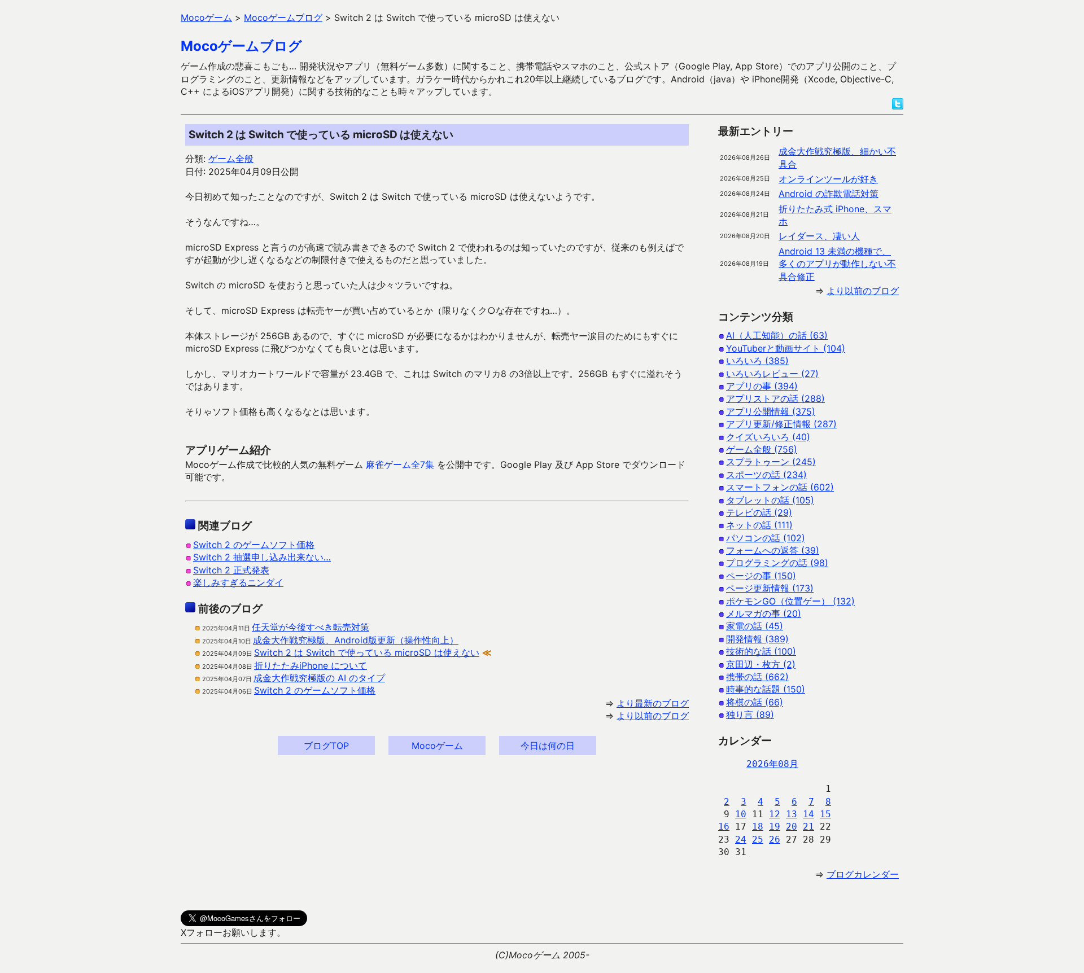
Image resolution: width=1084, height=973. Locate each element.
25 (757, 839)
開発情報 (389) (757, 639)
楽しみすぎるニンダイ (238, 582)
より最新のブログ (653, 703)
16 (723, 826)
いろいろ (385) (757, 360)
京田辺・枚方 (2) (760, 664)
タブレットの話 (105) (770, 500)
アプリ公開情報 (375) (770, 411)
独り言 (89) (750, 714)
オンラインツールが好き (828, 179)
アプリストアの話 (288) (775, 398)
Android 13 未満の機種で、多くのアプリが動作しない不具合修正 (837, 264)
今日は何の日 (548, 745)
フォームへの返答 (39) (772, 550)
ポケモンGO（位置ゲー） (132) (790, 601)
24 (740, 839)
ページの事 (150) (761, 575)
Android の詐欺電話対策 (828, 193)
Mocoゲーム (437, 745)
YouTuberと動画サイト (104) (785, 348)
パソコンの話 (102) (765, 538)
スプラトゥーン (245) (771, 461)
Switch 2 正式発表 (231, 570)
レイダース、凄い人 (819, 236)
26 (774, 839)
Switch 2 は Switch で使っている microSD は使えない (366, 652)
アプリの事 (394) (762, 386)
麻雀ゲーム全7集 (400, 464)
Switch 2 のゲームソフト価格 (253, 544)
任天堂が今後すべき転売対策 (310, 627)
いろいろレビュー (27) (772, 373)
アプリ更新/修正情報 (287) (781, 423)
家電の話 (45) (754, 626)
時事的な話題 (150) (765, 689)
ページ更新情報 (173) (770, 588)
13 (791, 814)
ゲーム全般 (230, 158)
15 (825, 814)
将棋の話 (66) (754, 702)
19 (774, 826)
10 (740, 814)
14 (808, 814)
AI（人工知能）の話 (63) (777, 335)
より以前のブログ (653, 715)
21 (808, 826)
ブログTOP (326, 745)
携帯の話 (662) (757, 676)
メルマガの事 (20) (763, 613)
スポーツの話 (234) (766, 474)
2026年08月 (772, 764)
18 (757, 826)
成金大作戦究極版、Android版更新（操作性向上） (355, 640)
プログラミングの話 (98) (777, 562)
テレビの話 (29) (759, 512)
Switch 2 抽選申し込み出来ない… (262, 557)
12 (774, 814)
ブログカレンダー (863, 874)
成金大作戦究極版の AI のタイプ (319, 677)
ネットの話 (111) (759, 525)
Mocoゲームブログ (241, 46)
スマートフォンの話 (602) (780, 487)
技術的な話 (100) (761, 651)
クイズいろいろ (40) (768, 436)
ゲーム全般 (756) (761, 449)
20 (791, 826)
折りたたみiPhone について (310, 665)
